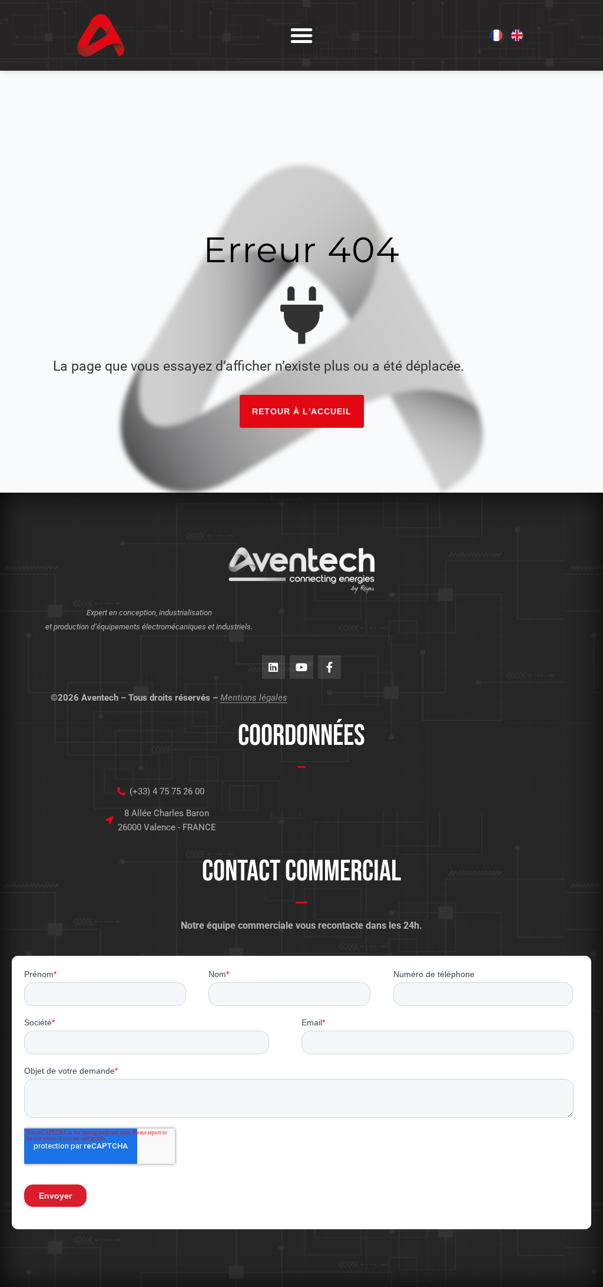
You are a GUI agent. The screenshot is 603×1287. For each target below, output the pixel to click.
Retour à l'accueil (302, 411)
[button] (301, 35)
